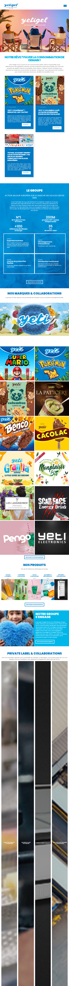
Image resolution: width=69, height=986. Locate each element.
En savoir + (26, 124)
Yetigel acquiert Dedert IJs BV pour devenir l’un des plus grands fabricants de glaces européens (18, 157)
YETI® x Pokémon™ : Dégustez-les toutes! (17, 111)
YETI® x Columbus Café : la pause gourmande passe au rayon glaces (49, 112)
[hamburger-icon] (65, 6)
